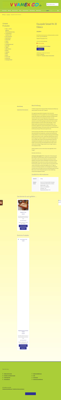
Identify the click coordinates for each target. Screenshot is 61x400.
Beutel (6, 55)
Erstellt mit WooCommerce (18, 389)
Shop (20, 10)
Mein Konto (38, 10)
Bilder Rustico (8, 49)
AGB (34, 375)
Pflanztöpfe (7, 39)
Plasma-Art (7, 56)
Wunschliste (32, 10)
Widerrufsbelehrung (37, 373)
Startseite (4, 10)
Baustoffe (7, 45)
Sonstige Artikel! (8, 59)
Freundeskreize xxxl (9, 44)
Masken (6, 50)
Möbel (6, 53)
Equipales (8, 14)
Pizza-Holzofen (8, 36)
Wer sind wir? (15, 10)
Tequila (6, 47)
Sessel (47, 55)
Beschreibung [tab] (20, 106)
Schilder (7, 42)
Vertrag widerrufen (30, 393)
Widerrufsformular (8, 373)
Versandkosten (44, 36)
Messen (9, 10)
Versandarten (25, 10)
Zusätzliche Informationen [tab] (22, 109)
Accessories (7, 58)
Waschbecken (8, 38)
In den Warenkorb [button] (23, 226)
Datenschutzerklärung (38, 379)
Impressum (35, 377)
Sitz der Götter (51, 55)
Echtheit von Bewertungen (9, 375)
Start (5, 14)
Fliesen (6, 41)
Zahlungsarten (7, 377)
